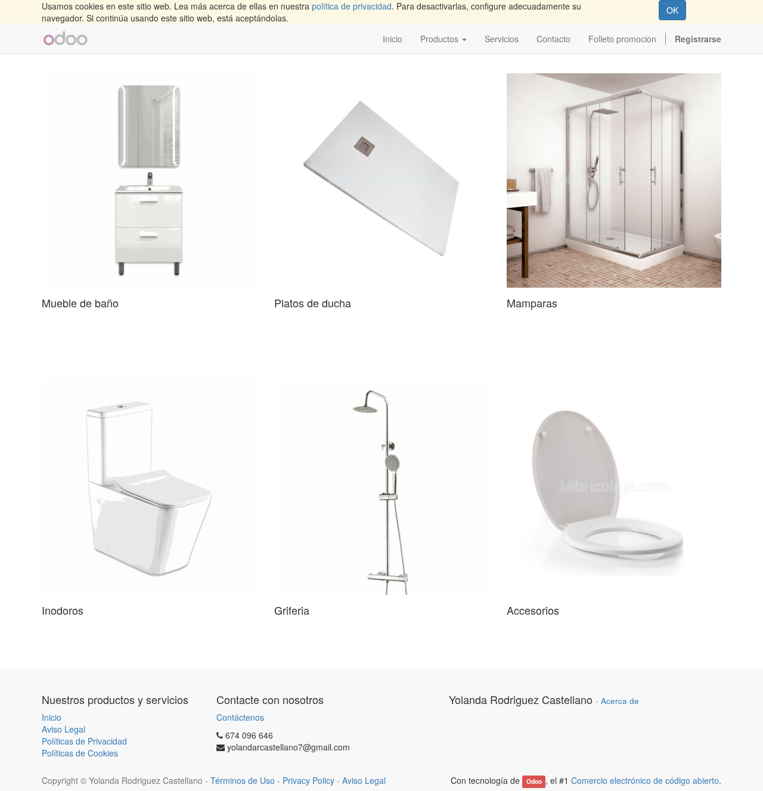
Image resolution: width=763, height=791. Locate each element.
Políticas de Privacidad (84, 741)
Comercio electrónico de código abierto (645, 780)
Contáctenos (240, 717)
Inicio (51, 717)
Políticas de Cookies (80, 753)
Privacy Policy (308, 780)
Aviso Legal (63, 729)
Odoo (534, 781)
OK (672, 10)
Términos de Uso (242, 780)
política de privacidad (352, 6)
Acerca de (620, 700)
